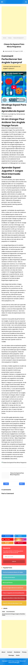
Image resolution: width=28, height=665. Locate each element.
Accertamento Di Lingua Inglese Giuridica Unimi (13, 614)
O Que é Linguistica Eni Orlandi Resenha (13, 593)
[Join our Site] (8, 543)
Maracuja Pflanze (8, 582)
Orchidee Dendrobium (9, 577)
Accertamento (10, 611)
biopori (13, 661)
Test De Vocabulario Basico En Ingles (13, 572)
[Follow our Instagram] (20, 539)
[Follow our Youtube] (8, 539)
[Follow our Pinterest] (20, 543)
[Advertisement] (14, 20)
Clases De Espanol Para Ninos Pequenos (17, 473)
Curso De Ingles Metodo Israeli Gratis (13, 587)
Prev (6, 483)
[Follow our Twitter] (20, 536)
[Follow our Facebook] (8, 536)
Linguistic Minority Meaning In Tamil (12, 603)
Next (21, 483)
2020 (3, 611)
